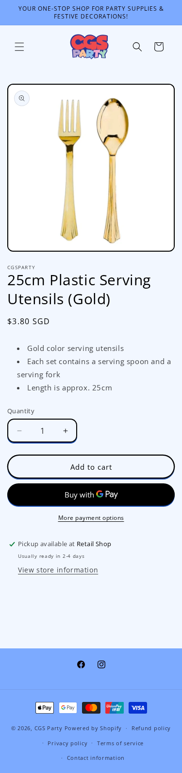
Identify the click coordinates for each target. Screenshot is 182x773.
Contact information (96, 757)
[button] (19, 46)
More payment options (91, 518)
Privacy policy (67, 743)
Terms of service (120, 743)
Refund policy (151, 728)
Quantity (20, 410)
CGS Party (48, 728)
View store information (58, 569)
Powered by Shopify (93, 728)
